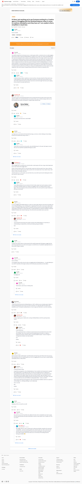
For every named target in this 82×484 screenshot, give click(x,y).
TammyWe (16, 52)
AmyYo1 (15, 401)
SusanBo (15, 240)
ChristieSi (15, 29)
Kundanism (20, 327)
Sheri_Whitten (21, 425)
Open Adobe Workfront (65, 10)
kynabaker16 (16, 94)
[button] (75, 5)
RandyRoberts (16, 162)
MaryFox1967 (16, 301)
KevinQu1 (15, 131)
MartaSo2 (16, 201)
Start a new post (39, 43)
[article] (32, 63)
